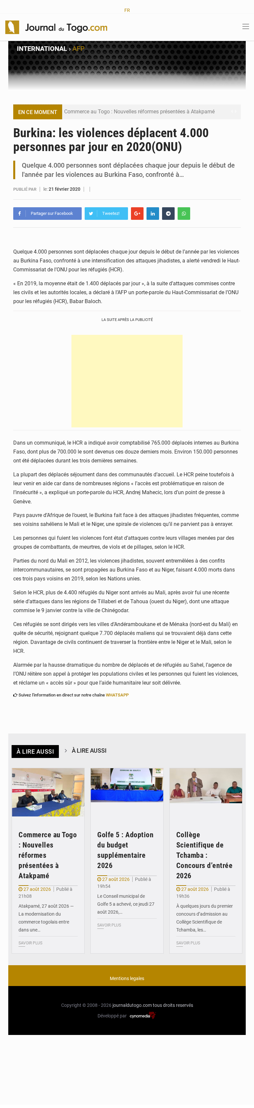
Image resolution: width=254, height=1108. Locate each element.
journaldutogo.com (132, 1005)
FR (127, 10)
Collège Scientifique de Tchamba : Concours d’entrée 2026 (204, 855)
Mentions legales (127, 978)
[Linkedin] (153, 213)
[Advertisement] (127, 381)
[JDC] (56, 26)
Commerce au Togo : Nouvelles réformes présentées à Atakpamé (139, 111)
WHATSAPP (117, 694)
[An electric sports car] (48, 792)
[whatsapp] (184, 213)
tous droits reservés (173, 1005)
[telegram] (168, 213)
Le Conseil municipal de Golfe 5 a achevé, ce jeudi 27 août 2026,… (125, 904)
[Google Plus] (137, 213)
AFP (78, 49)
